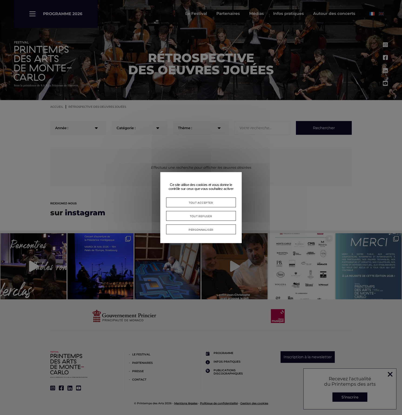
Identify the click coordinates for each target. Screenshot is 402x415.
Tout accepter (201, 202)
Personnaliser (201, 229)
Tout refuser (201, 215)
